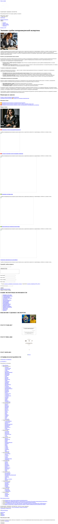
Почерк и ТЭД (3, 27)
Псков (6, 428)
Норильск (7, 468)
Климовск (7, 375)
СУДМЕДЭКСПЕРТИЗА (7, 296)
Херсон (6, 493)
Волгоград (7, 432)
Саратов (6, 448)
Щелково (6, 400)
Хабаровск (7, 476)
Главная (4, 22)
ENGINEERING (6, 303)
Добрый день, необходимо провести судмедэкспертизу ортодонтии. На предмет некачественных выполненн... (26, 501)
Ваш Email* (2, 275)
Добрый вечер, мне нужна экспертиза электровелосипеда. (16, 500)
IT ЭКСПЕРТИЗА (6, 297)
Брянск (6, 404)
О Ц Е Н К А (5, 299)
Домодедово (7, 369)
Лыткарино (7, 381)
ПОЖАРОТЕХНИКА (7, 306)
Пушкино (7, 390)
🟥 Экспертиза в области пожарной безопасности (10, 129)
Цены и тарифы (6, 24)
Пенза (6, 444)
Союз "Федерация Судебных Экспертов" (20, 507)
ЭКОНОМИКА (6, 302)
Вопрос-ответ (5, 23)
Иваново (6, 407)
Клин (6, 376)
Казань (6, 440)
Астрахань (7, 431)
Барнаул (6, 462)
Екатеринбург (7, 453)
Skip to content (3, 0)
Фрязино (6, 397)
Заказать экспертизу (4, 19)
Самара (6, 446)
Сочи (6, 435)
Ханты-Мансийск (8, 458)
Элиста (6, 436)
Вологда (6, 423)
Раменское (7, 391)
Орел (6, 412)
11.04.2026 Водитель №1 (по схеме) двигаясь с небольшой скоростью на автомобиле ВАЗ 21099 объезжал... (26, 503)
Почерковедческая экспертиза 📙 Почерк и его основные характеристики (14, 98)
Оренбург (7, 443)
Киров (6, 441)
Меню (2, 20)
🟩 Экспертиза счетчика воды (6, 194)
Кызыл (6, 466)
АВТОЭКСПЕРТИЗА (7, 300)
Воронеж (6, 406)
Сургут (6, 456)
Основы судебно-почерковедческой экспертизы (9, 97)
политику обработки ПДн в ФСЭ (33, 283)
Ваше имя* (2, 277)
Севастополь (7, 490)
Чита (6, 477)
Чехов (6, 399)
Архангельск (7, 422)
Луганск (6, 496)
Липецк (6, 411)
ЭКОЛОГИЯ (5, 308)
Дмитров (6, 367)
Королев (6, 378)
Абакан (6, 461)
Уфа (6, 450)
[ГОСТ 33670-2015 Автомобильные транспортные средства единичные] (29, 354)
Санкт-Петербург (8, 421)
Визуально (3, 268)
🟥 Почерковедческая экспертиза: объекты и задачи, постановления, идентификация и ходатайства (19, 104)
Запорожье (7, 494)
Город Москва (5, 365)
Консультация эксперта (4, 498)
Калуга (6, 408)
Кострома (7, 409)
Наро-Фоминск (8, 384)
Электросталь (7, 401)
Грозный (6, 483)
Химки (6, 398)
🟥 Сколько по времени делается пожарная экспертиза (11, 153)
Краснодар (7, 433)
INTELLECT (5, 309)
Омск (6, 469)
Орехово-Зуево (8, 387)
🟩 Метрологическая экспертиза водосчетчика (10, 226)
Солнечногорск (8, 395)
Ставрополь (7, 487)
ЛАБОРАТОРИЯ (6, 301)
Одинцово (7, 386)
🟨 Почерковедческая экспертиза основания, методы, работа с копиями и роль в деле (17, 103)
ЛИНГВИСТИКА (6, 305)
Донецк (6, 495)
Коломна (6, 377)
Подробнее (7, 520)
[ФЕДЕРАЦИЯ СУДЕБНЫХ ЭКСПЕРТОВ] (4, 9)
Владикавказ (7, 482)
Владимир (7, 405)
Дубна (6, 370)
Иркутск (6, 463)
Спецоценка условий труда (5, 508)
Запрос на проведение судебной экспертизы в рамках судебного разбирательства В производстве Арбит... (25, 504)
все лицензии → (3, 361)
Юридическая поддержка (5, 289)
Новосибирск (7, 467)
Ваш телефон (3, 279)
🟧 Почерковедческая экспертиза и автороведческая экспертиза (12, 102)
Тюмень (6, 457)
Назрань (6, 485)
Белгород (7, 403)
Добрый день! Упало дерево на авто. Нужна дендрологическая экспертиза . (21, 502)
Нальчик (6, 486)
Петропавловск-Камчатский (10, 474)
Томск (6, 470)
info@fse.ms (2, 17)
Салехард (7, 455)
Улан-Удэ (6, 475)
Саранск (6, 447)
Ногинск (6, 385)
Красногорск (7, 379)
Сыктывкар (7, 429)
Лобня (6, 380)
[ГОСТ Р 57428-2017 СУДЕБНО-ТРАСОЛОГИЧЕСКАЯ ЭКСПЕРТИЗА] (29, 334)
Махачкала (7, 484)
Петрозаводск (7, 427)
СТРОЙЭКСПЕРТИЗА (7, 298)
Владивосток (7, 473)
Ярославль (7, 419)
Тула (6, 418)
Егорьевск (7, 371)
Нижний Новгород (8, 442)
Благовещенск (7, 472)
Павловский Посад (8, 388)
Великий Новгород (8, 424)
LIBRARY (5, 310)
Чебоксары (7, 451)
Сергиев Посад (8, 393)
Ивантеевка (7, 374)
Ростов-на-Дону (8, 434)
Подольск (7, 389)
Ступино (6, 396)
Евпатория (7, 489)
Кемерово (7, 464)
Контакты (5, 25)
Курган (6, 454)
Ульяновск (7, 449)
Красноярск (7, 465)
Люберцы (7, 382)
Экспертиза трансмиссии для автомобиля (9, 259)
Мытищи (6, 383)
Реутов (6, 392)
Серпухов (7, 394)
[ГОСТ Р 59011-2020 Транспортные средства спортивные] (29, 349)
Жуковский (7, 373)
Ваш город (2, 281)
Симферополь (7, 491)
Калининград (7, 425)
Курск (6, 410)
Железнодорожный (8, 372)
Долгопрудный (8, 368)
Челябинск (7, 459)
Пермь (6, 445)
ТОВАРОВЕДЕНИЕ (7, 304)
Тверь (6, 417)
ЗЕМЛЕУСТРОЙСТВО (7, 307)
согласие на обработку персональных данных (13, 283)
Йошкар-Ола (7, 439)
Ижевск (6, 438)
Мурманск (7, 426)
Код (6, 268)
